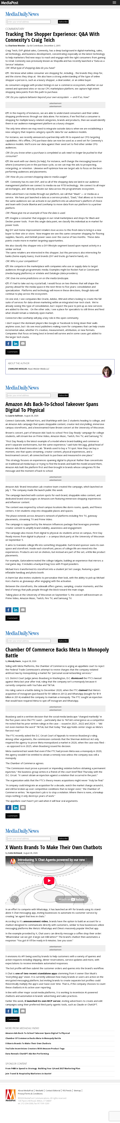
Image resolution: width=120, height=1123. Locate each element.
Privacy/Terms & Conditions (30, 1093)
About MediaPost (25, 1090)
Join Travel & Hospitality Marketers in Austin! (28, 1073)
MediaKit (39, 1090)
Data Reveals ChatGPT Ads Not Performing (27, 1053)
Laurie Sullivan (15, 415)
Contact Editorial (53, 1090)
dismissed (77, 678)
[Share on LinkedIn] (16, 343)
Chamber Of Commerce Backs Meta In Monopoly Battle (33, 1038)
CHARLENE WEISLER (17, 368)
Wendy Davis (14, 661)
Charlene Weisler (16, 45)
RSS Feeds (67, 1090)
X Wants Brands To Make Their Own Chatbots (28, 1043)
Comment (13, 351)
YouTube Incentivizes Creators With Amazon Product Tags (35, 1048)
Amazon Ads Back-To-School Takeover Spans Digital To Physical (37, 1033)
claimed (83, 690)
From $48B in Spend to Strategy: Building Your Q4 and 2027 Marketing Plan (42, 1068)
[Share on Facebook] (8, 343)
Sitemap (77, 1090)
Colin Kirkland (15, 853)
